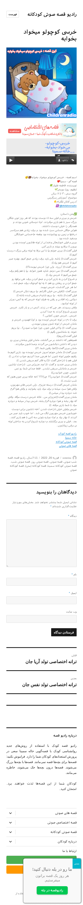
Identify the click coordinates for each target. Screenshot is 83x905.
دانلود (64, 160)
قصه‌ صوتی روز (39, 461)
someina (67, 457)
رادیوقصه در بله (52, 890)
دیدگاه (72, 515)
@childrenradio (68, 205)
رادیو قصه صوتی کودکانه (52, 14)
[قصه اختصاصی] (41, 130)
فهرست (12, 14)
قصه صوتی (56, 461)
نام (74, 574)
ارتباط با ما (69, 851)
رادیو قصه (19, 457)
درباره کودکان (67, 841)
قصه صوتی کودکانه (64, 832)
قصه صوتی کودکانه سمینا (62, 466)
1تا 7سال (32, 457)
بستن (76, 863)
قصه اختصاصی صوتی (62, 822)
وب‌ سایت (71, 611)
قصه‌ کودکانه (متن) (35, 466)
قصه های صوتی (66, 813)
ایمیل (73, 593)
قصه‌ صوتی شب (20, 461)
